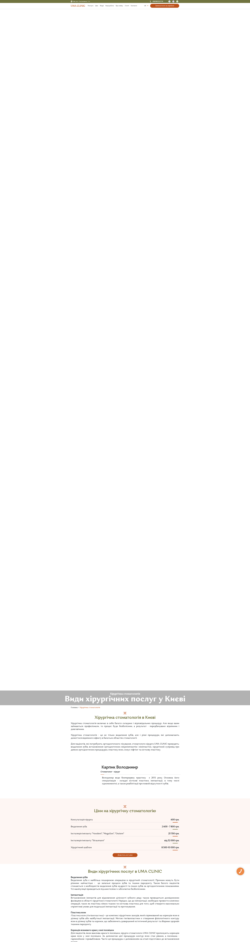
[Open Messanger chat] (169, 1)
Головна (74, 708)
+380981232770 (157, 1)
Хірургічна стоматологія (90, 708)
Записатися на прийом (164, 6)
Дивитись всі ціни (125, 855)
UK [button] (145, 6)
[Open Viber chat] (173, 1)
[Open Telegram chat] (177, 1)
